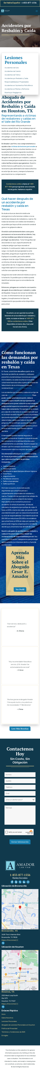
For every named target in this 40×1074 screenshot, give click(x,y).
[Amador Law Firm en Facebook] (12, 883)
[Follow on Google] (3, 943)
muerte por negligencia (22, 388)
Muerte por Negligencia (13, 92)
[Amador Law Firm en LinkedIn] (24, 883)
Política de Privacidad (9, 1028)
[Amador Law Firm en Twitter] (20, 883)
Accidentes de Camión (13, 71)
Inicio (3, 1014)
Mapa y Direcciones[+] (10, 940)
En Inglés (5, 1035)
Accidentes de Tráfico (12, 75)
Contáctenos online (14, 184)
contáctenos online (20, 321)
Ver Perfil (20, 589)
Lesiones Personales (9, 1021)
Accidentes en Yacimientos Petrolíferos (19, 85)
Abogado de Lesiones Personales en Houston (18, 1025)
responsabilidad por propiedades (20, 395)
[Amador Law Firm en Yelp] (16, 883)
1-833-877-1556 (29, 2)
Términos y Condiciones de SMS (13, 1032)
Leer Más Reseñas (20, 728)
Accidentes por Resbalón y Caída (16, 78)
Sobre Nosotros (7, 1018)
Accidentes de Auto (12, 68)
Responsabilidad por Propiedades (17, 82)
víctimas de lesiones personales (23, 146)
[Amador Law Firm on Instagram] (28, 883)
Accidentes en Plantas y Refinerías (17, 89)
